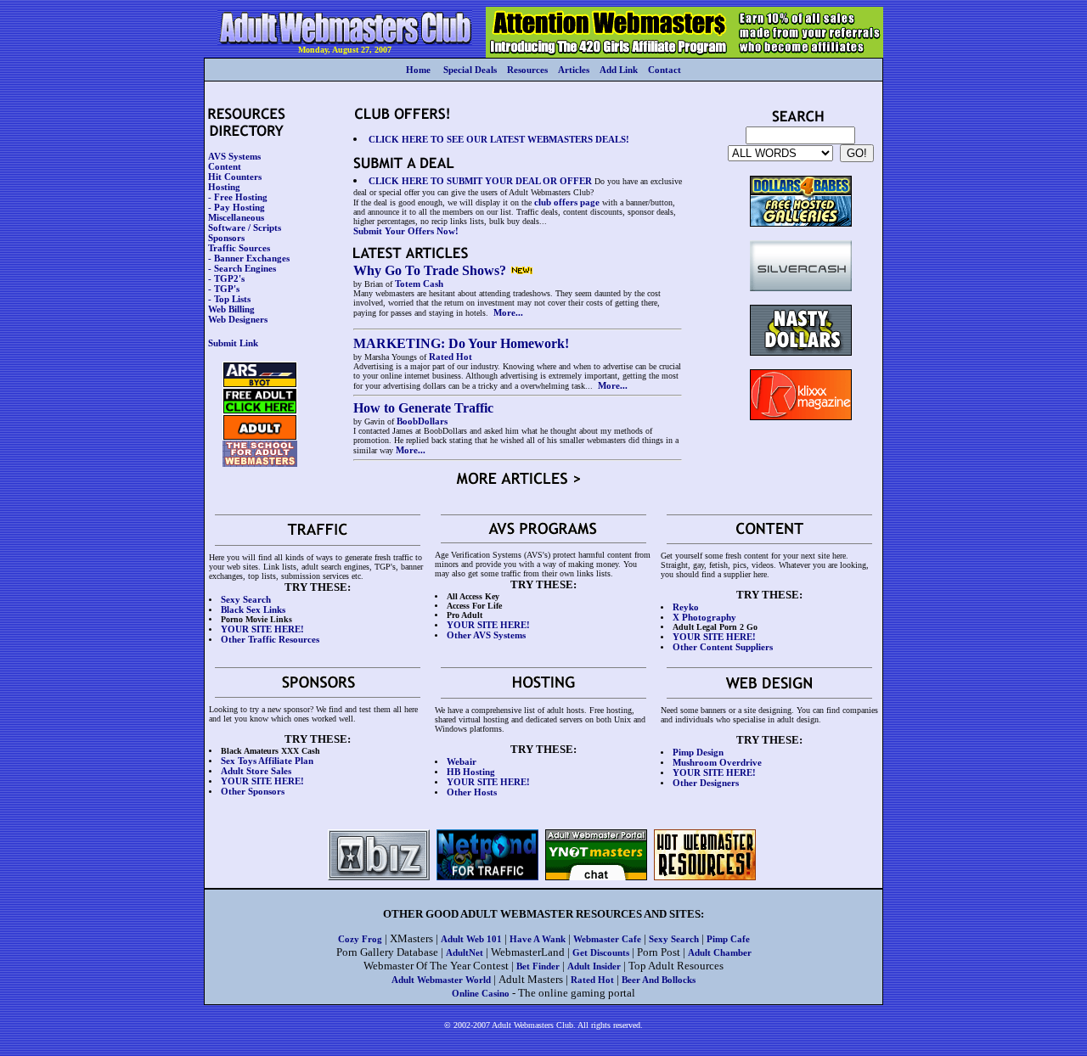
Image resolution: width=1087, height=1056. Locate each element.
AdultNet (464, 952)
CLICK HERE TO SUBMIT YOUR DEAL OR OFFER (480, 181)
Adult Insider (594, 966)
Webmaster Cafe (607, 939)
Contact (664, 70)
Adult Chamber (720, 952)
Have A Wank (538, 939)
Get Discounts (600, 952)
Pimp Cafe (728, 939)
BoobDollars (422, 421)
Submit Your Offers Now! (406, 231)
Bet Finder (538, 966)
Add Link (619, 70)
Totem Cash (419, 283)
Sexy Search (674, 939)
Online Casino (481, 993)
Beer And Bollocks (659, 980)
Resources (527, 70)
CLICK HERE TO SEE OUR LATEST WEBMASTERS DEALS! (499, 139)
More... (508, 312)
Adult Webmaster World (441, 980)
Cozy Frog (360, 939)
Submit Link (233, 343)
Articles (573, 70)
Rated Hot (450, 356)
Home (418, 70)
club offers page (567, 202)
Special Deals (470, 70)
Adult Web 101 (471, 939)
